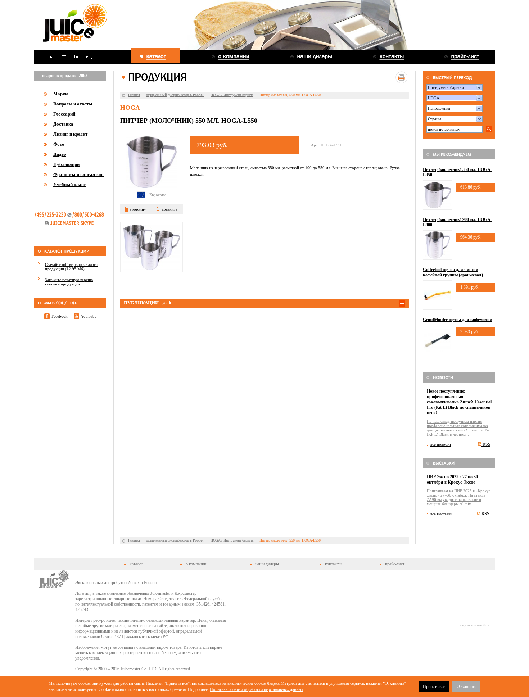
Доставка (63, 124)
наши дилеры (267, 563)
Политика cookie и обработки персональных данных (256, 689)
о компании (196, 563)
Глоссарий (64, 114)
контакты (333, 563)
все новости (440, 444)
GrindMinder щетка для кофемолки (457, 319)
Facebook (59, 316)
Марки (60, 93)
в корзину (138, 209)
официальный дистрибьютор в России (175, 95)
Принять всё (434, 686)
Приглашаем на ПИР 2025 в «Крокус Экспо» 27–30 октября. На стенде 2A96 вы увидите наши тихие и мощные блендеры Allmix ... (458, 497)
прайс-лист (394, 563)
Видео (59, 154)
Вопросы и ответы (72, 104)
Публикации (66, 164)
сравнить (169, 209)
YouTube (88, 316)
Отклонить (466, 686)
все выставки (441, 514)
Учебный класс (69, 184)
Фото (58, 144)
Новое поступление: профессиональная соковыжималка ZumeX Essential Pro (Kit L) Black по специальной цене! (459, 402)
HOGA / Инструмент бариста (232, 95)
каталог (136, 563)
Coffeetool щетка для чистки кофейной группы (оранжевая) (453, 272)
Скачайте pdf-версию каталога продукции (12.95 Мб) (71, 266)
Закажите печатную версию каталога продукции (69, 281)
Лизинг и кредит (70, 134)
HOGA (130, 107)
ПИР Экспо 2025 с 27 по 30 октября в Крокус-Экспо (452, 479)
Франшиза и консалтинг (78, 174)
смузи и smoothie (474, 625)
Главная (134, 95)
